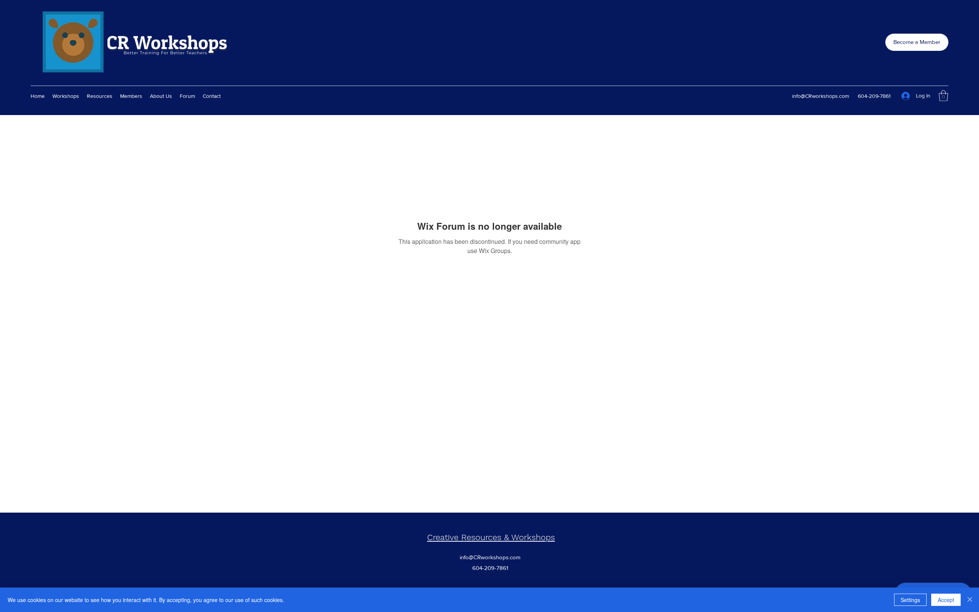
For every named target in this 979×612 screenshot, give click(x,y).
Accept (946, 600)
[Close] (969, 600)
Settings (910, 600)
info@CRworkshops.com (820, 96)
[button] (943, 95)
